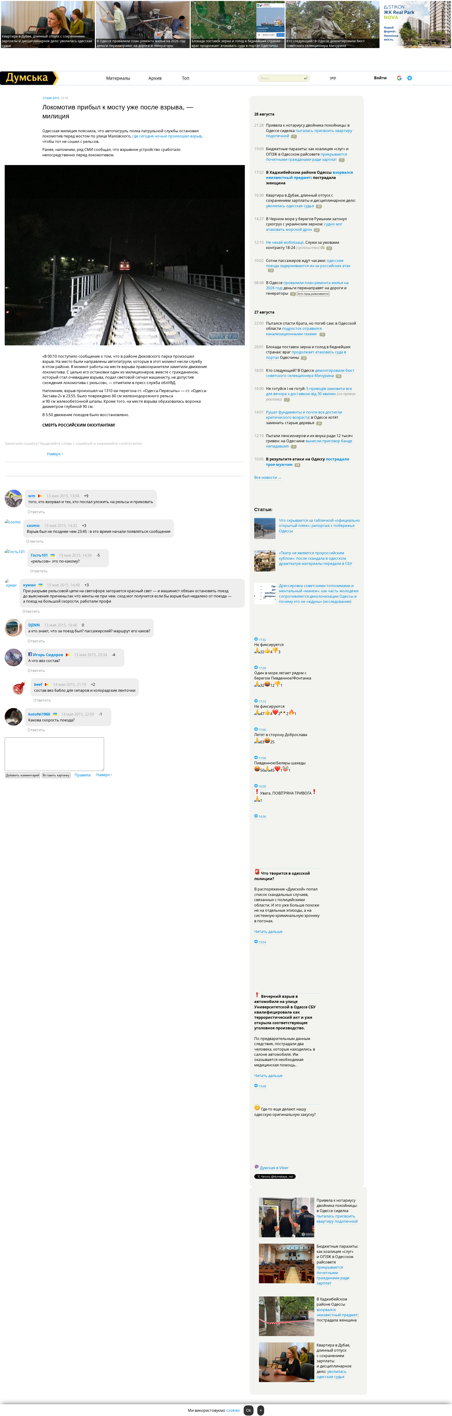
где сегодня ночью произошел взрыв (167, 136)
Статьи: (263, 509)
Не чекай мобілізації (284, 242)
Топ (185, 78)
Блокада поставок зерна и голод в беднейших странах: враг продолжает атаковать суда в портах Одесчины (236, 43)
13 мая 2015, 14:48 (63, 585)
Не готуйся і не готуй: (286, 388)
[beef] (19, 694)
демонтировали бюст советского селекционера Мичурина (310, 373)
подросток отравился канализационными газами (294, 331)
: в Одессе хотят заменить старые (302, 420)
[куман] (11, 585)
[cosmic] (13, 522)
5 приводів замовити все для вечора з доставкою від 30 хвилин (309, 391)
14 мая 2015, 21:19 (69, 684)
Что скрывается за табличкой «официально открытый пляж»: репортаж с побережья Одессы (319, 526)
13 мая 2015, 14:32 (60, 525)
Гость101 (39, 555)
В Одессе (274, 282)
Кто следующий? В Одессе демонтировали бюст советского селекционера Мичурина (326, 43)
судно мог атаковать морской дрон (304, 226)
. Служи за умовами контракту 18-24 (302, 245)
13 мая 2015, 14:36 (75, 555)
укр (333, 77)
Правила (83, 775)
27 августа (264, 312)
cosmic (33, 525)
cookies (233, 1410)
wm (31, 495)
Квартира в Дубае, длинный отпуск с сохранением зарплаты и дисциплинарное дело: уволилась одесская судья (47, 41)
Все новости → (268, 477)
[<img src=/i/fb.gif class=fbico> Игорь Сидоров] (13, 664)
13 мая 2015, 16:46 (60, 625)
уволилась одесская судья (290, 205)
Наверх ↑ (55, 453)
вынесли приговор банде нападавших (309, 443)
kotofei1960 (39, 714)
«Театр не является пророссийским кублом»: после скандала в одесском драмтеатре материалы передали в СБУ (315, 558)
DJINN (34, 625)
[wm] (13, 506)
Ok (248, 1410)
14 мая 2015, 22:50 (77, 714)
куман (29, 585)
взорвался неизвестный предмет (309, 175)
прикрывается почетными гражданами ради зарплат (306, 157)
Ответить (36, 511)
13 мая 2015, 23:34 (90, 654)
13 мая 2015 (50, 98)
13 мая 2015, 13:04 (62, 495)
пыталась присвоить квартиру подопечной (309, 133)
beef (38, 684)
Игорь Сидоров (47, 654)
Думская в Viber (274, 1167)
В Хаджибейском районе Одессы (299, 172)
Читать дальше (268, 931)
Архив (155, 78)
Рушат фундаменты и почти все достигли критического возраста (304, 415)
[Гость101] (15, 551)
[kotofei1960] (13, 724)
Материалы (118, 78)
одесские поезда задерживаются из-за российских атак (308, 263)
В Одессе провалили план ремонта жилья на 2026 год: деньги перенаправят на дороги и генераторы (141, 43)
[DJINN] (13, 635)
